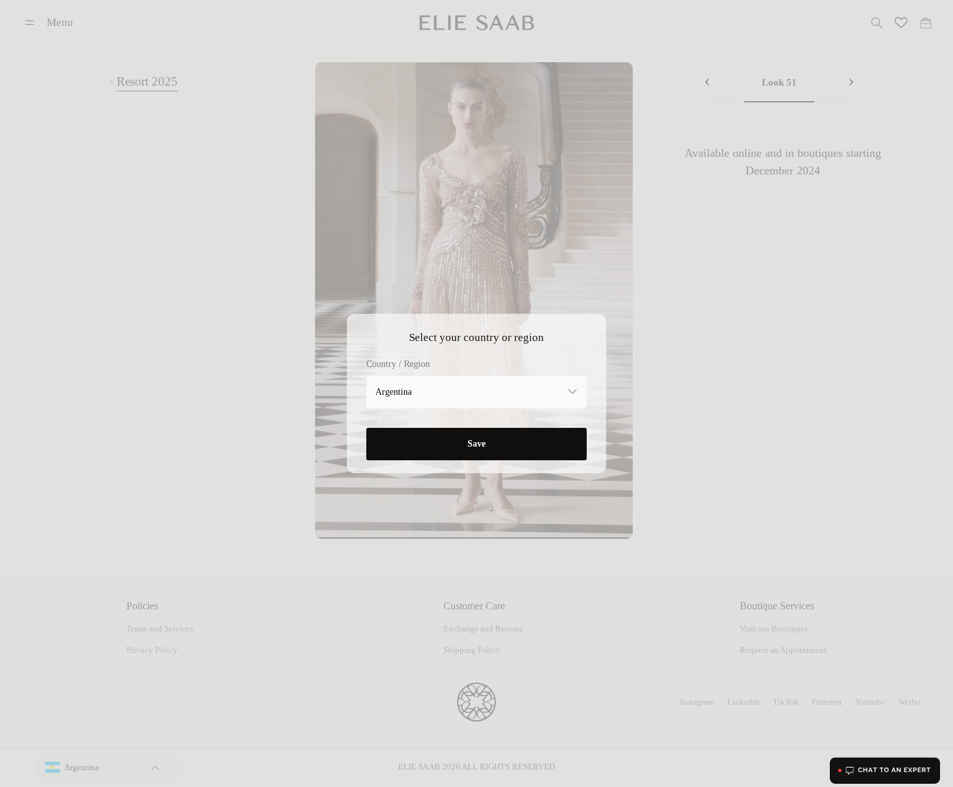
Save (476, 443)
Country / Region (398, 364)
